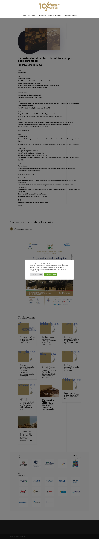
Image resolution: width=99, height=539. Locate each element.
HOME (24, 15)
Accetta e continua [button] (50, 274)
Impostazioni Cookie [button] (36, 274)
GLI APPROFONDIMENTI (55, 15)
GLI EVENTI (42, 15)
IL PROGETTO (32, 15)
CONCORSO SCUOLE (70, 15)
